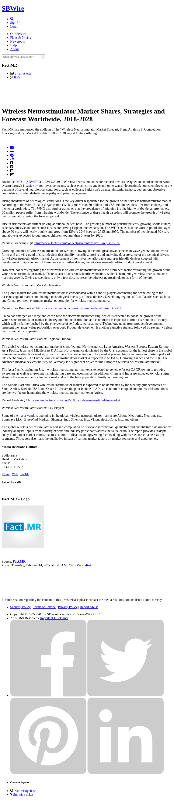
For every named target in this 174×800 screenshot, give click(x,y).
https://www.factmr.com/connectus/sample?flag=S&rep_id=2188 (77, 243)
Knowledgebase (25, 791)
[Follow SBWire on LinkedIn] (125, 773)
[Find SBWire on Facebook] (48, 695)
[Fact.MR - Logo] (23, 547)
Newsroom (17, 41)
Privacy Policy (67, 607)
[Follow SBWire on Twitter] (125, 695)
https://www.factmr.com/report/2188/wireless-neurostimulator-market (74, 400)
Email (6, 474)
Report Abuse (89, 607)
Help (13, 45)
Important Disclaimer (54, 618)
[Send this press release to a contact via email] (12, 147)
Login (14, 26)
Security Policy (20, 607)
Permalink (84, 565)
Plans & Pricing (20, 37)
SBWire (13, 8)
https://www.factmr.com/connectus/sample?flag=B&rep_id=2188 (79, 308)
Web (15, 474)
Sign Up (15, 22)
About (14, 49)
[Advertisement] (87, 92)
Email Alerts (22, 73)
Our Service (18, 34)
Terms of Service (44, 607)
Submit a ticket (23, 794)
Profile (24, 474)
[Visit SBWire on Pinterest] (48, 773)
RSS (17, 77)
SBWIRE (33, 182)
